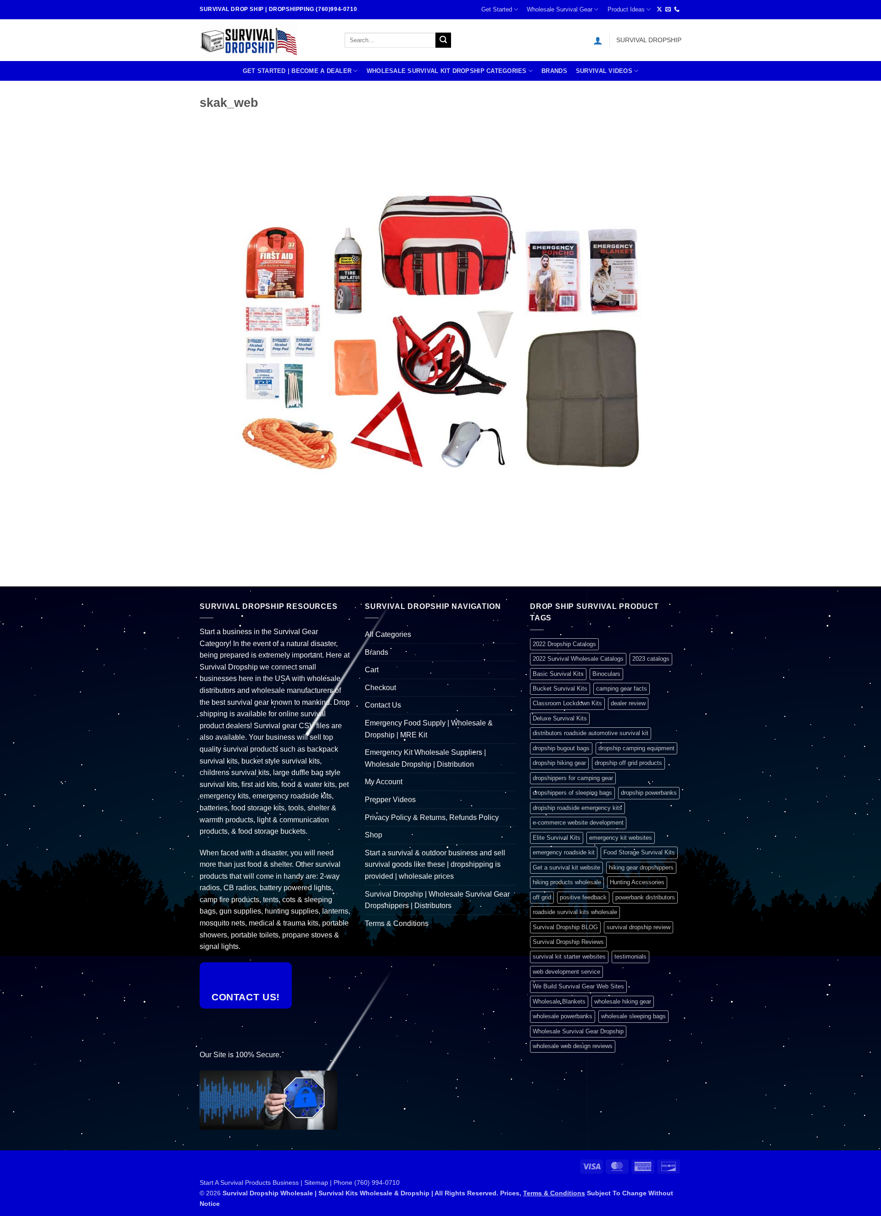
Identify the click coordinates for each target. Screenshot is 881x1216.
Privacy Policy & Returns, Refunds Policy (432, 817)
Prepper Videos (390, 799)
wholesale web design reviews (573, 1046)
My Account (383, 782)
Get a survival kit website (566, 867)
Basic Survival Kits (558, 673)
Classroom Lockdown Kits (567, 703)
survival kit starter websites (569, 956)
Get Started (496, 9)
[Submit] (443, 40)
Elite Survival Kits (556, 837)
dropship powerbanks (649, 792)
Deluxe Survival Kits (560, 718)
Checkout (380, 688)
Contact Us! (246, 997)
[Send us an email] (668, 9)
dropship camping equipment (636, 748)
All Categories (388, 634)
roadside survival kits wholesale (575, 912)
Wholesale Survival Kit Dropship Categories (447, 70)
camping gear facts (621, 688)
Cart (372, 670)
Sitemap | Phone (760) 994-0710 (352, 1182)
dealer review (628, 703)
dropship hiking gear (559, 762)
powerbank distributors (645, 897)
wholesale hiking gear (622, 1001)
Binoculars (606, 673)
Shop (373, 835)
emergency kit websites (620, 837)
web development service (566, 971)
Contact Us (383, 705)
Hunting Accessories (637, 882)
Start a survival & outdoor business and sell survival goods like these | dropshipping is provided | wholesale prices (435, 864)
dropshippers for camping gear (573, 778)
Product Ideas (626, 9)
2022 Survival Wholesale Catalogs (578, 658)
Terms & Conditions (397, 923)
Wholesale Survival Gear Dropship (578, 1031)
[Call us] (677, 9)
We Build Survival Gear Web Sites (578, 986)
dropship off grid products (628, 762)
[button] (597, 40)
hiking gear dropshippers (641, 867)
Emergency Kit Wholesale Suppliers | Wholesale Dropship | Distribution (425, 758)
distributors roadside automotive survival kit (590, 733)
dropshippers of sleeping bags (572, 792)
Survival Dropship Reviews (568, 941)
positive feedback (583, 897)
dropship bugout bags (561, 748)
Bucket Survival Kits (560, 688)
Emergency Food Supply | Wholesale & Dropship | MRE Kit (429, 729)
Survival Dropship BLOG (565, 927)
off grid (542, 897)
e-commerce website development (578, 822)
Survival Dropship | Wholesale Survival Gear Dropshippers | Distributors (437, 900)
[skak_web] (440, 337)
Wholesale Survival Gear (559, 9)
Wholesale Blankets (559, 1001)
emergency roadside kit (564, 852)
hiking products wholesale (567, 882)
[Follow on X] (659, 9)
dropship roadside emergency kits (577, 807)
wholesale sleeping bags (633, 1016)
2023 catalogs (650, 658)
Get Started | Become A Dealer (297, 70)
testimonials (630, 956)
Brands (554, 70)
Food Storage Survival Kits (639, 852)
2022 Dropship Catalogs (564, 644)
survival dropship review (638, 927)
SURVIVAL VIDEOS (604, 70)
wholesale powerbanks (562, 1016)
